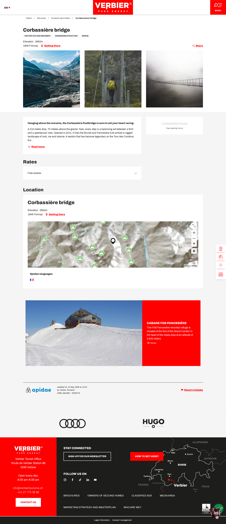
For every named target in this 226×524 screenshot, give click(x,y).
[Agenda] (221, 274)
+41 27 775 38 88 (28, 492)
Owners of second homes (105, 495)
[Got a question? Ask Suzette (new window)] (215, 513)
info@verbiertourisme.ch (28, 488)
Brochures (71, 495)
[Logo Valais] (206, 509)
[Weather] (221, 265)
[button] (51, 78)
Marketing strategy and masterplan (89, 507)
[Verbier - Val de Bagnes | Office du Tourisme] (113, 7)
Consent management (122, 520)
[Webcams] (221, 249)
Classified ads (142, 495)
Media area (167, 495)
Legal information (102, 520)
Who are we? (132, 507)
